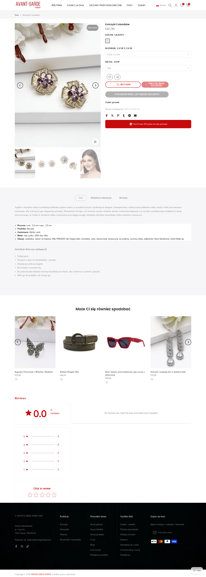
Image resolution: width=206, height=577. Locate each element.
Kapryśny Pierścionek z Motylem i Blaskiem (34, 372)
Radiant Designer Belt (69, 372)
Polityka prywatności (129, 529)
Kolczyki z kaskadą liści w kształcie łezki (168, 372)
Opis (81, 198)
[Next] (95, 85)
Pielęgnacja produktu (99, 555)
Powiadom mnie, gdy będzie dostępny (137, 94)
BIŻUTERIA (57, 5)
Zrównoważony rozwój (130, 550)
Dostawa (124, 540)
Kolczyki (64, 524)
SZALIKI (141, 5)
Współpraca (125, 555)
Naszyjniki (64, 529)
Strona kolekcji (96, 529)
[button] (161, 5)
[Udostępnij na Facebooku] (106, 115)
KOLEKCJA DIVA (75, 5)
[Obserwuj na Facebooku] (16, 546)
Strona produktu (97, 534)
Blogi (92, 545)
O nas (92, 540)
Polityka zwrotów (127, 534)
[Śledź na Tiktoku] (27, 546)
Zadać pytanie (112, 102)
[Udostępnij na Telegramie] (129, 115)
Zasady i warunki (127, 524)
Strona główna (96, 524)
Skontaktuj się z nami (129, 545)
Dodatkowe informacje (101, 198)
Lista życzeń (95, 550)
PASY (130, 5)
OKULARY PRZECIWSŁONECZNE (105, 5)
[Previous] (20, 85)
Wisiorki (63, 534)
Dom (17, 15)
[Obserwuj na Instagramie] (22, 546)
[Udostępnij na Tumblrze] (123, 115)
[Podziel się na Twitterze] (112, 115)
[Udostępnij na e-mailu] (135, 115)
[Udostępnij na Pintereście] (118, 115)
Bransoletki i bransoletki (70, 540)
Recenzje (123, 198)
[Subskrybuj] (186, 532)
